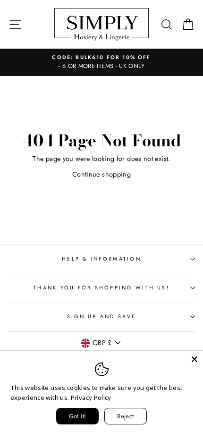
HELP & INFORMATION (101, 258)
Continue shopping (101, 174)
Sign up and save (101, 316)
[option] (101, 62)
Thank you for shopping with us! (101, 287)
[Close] (194, 359)
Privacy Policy (91, 397)
